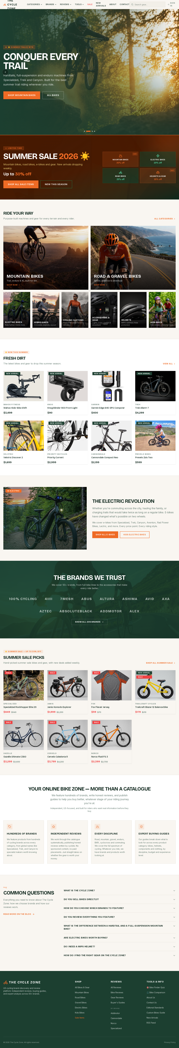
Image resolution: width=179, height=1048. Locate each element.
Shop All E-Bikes (105, 534)
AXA (166, 599)
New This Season (56, 184)
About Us (151, 997)
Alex (134, 611)
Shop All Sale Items (21, 184)
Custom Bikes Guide (156, 1012)
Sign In (172, 4)
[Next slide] (174, 72)
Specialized (116, 1028)
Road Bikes (80, 997)
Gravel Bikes (81, 1002)
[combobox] (147, 4)
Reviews (64, 4)
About (112, 4)
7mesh (67, 599)
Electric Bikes (81, 1007)
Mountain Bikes (82, 992)
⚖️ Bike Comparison (156, 992)
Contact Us (152, 1002)
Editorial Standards (155, 1007)
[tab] (84, 131)
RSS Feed (151, 1023)
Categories (33, 4)
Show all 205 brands (88, 622)
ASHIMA (129, 599)
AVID (149, 599)
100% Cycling (23, 599)
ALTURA (107, 599)
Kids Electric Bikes (134, 534)
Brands (50, 4)
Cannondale (116, 1018)
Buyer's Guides (118, 1002)
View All (168, 364)
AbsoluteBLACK (76, 611)
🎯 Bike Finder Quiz (156, 987)
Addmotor (111, 611)
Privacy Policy (170, 1042)
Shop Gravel (49, 95)
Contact (124, 4)
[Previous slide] (5, 72)
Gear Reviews (117, 997)
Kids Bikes (79, 1012)
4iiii (48, 599)
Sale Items (79, 1017)
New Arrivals (101, 4)
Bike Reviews (117, 992)
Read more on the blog (17, 914)
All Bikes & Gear (82, 987)
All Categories (163, 219)
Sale (90, 4)
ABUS (86, 599)
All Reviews (116, 987)
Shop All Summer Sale (159, 663)
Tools (78, 4)
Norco (113, 1023)
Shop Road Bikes (19, 95)
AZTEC (46, 611)
